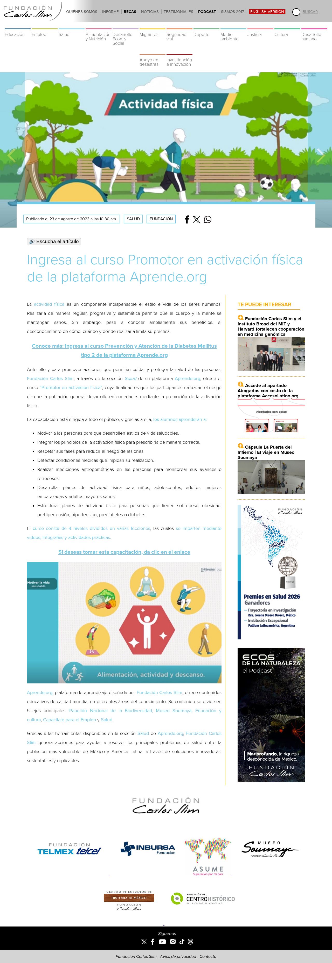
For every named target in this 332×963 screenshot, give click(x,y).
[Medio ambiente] (233, 25)
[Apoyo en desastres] (152, 51)
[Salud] (72, 25)
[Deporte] (206, 25)
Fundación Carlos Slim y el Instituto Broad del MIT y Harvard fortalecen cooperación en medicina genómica (271, 326)
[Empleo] (45, 25)
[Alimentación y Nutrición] (99, 25)
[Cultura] (287, 25)
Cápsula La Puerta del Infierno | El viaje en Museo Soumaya (266, 452)
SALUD (133, 219)
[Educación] (18, 25)
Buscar (310, 11)
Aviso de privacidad (178, 956)
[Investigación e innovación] (179, 51)
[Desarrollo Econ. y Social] (126, 25)
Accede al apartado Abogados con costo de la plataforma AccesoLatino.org (268, 391)
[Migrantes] (152, 25)
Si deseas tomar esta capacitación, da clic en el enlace (124, 552)
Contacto (207, 956)
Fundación (161, 219)
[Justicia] (260, 25)
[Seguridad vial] (179, 25)
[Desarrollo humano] (314, 25)
